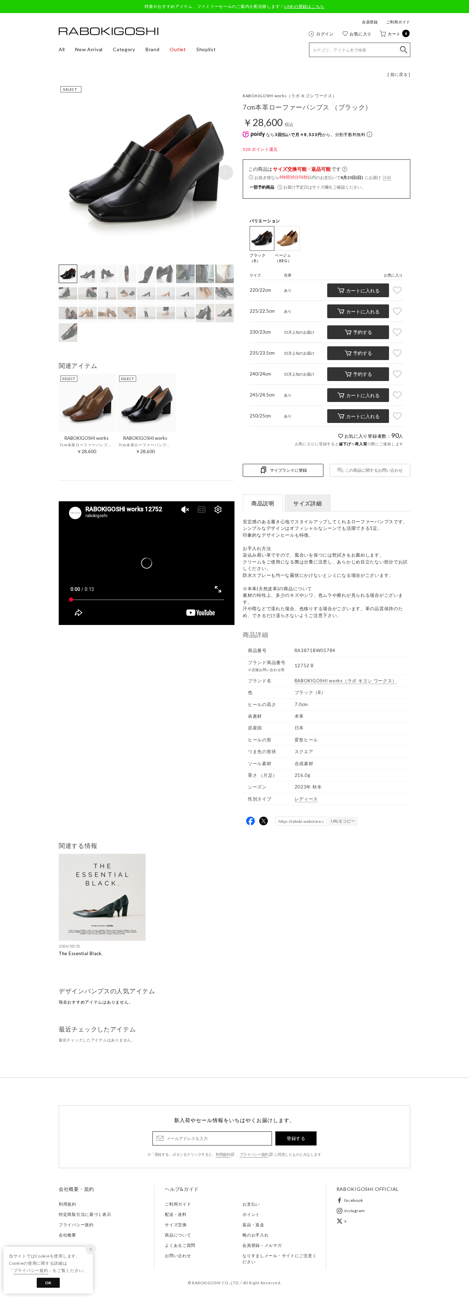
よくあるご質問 (180, 1245)
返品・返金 (253, 1224)
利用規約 (223, 1154)
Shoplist (206, 49)
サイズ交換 (176, 1224)
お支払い (251, 1204)
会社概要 (67, 1235)
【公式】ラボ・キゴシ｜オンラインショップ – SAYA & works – (108, 31)
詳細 (387, 177)
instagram (354, 1210)
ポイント (251, 1214)
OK (48, 1282)
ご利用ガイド (398, 22)
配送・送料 (176, 1214)
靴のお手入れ (255, 1235)
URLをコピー (343, 821)
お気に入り (360, 34)
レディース (306, 799)
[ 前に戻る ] (399, 74)
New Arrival (89, 49)
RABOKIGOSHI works (290, 95)
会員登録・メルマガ (262, 1245)
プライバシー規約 (254, 1154)
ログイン (325, 34)
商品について (178, 1235)
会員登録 (370, 22)
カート (398, 34)
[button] (225, 172)
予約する (362, 332)
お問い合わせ (178, 1255)
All (62, 49)
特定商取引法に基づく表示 (85, 1214)
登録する (296, 1138)
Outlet (178, 49)
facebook (353, 1200)
